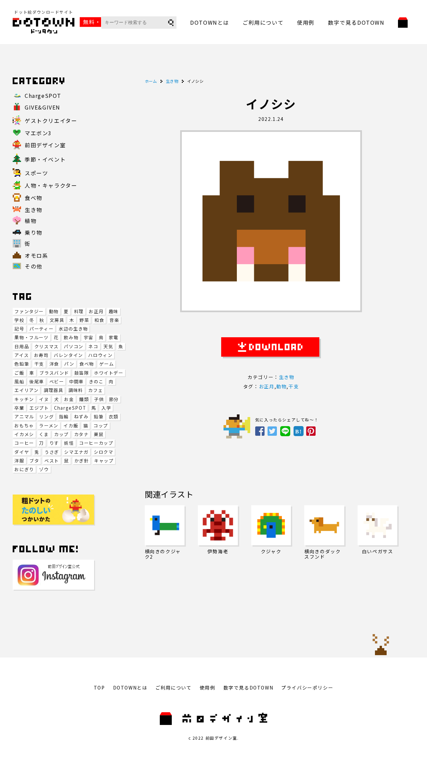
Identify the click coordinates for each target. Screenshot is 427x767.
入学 (106, 408)
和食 (99, 320)
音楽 (114, 320)
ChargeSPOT (70, 408)
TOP (99, 687)
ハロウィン (100, 355)
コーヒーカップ (96, 443)
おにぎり (24, 469)
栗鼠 (98, 434)
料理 (79, 311)
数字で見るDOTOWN (356, 22)
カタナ (81, 434)
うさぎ (51, 452)
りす (54, 443)
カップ (61, 434)
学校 (19, 320)
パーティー (41, 329)
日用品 (21, 346)
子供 (99, 399)
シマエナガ (76, 452)
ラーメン (48, 425)
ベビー (56, 381)
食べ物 (86, 364)
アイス (21, 355)
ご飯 (19, 373)
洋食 (54, 364)
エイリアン (26, 390)
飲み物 (71, 337)
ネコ (93, 346)
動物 (54, 311)
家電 (113, 337)
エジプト (39, 408)
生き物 (287, 377)
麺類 (84, 399)
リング (46, 416)
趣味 (113, 311)
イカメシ (24, 434)
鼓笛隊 (81, 373)
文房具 (57, 320)
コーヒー (24, 443)
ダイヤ (21, 452)
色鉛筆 (21, 364)
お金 (69, 399)
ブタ (34, 460)
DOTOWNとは (209, 22)
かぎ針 (81, 460)
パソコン (73, 346)
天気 (108, 346)
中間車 (76, 381)
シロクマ (103, 452)
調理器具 (53, 390)
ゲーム (106, 364)
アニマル (24, 416)
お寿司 (41, 355)
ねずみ (81, 416)
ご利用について (263, 22)
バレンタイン (68, 355)
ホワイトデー (108, 373)
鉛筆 (98, 416)
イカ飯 (70, 425)
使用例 (306, 22)
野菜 (84, 320)
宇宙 (88, 337)
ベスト (51, 460)
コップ (100, 425)
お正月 (96, 311)
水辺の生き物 (73, 329)
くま (44, 434)
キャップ (103, 460)
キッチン (24, 399)
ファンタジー (29, 311)
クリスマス (46, 346)
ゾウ (44, 469)
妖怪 (69, 443)
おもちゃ (24, 425)
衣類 (113, 416)
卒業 (19, 408)
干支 (39, 364)
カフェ (95, 390)
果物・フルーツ (31, 337)
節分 (114, 399)
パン (69, 364)
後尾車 (36, 381)
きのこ (96, 381)
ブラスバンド (54, 373)
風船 (19, 381)
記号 (19, 329)
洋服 (19, 460)
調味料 (75, 390)
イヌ (44, 399)
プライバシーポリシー (307, 687)
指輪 (64, 416)
